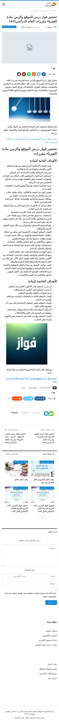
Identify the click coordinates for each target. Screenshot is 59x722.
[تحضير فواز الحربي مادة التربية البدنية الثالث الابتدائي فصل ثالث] (16, 495)
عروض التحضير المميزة (9, 27)
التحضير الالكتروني (49, 636)
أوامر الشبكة (19, 718)
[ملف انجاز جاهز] (16, 469)
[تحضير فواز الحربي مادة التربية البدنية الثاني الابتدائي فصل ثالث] (42, 495)
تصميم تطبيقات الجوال (48, 669)
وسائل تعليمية (51, 631)
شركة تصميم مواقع (32, 718)
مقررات (23, 387)
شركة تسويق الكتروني (48, 640)
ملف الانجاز (52, 664)
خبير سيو (53, 698)
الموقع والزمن (32, 387)
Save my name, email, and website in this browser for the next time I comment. (30, 595)
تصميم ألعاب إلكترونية (48, 674)
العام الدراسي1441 (45, 387)
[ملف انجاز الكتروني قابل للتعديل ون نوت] (42, 469)
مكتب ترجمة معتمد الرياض (46, 645)
